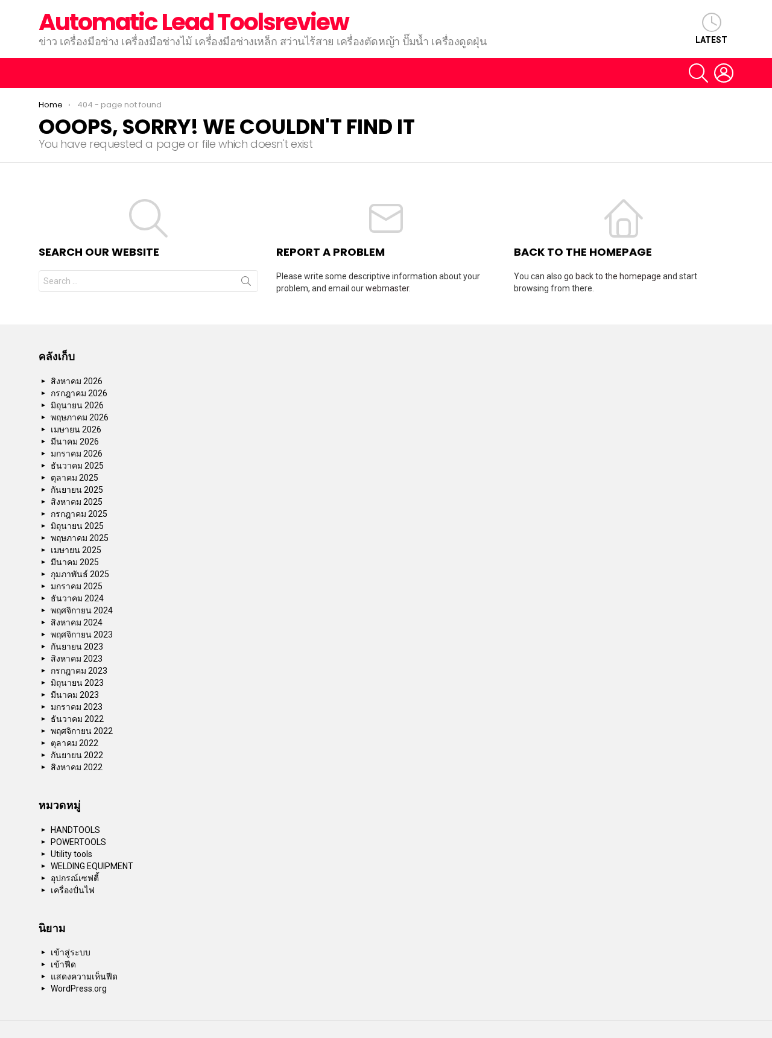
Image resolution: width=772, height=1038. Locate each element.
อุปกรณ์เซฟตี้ (75, 878)
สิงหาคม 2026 (77, 381)
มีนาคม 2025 (75, 562)
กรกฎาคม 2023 (79, 671)
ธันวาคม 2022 (77, 719)
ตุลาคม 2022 (74, 743)
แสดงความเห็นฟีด (84, 976)
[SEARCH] (698, 73)
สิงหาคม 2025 (77, 502)
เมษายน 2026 (76, 429)
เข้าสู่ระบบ (70, 952)
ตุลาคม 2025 (74, 478)
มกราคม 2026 (77, 453)
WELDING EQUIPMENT (92, 866)
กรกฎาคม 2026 (79, 393)
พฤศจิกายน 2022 (82, 731)
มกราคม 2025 (77, 586)
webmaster (387, 288)
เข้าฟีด (63, 964)
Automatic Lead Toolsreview (194, 22)
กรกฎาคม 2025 (79, 514)
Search (246, 283)
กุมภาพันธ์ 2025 (80, 574)
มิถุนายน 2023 (77, 683)
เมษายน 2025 (76, 550)
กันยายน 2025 (77, 490)
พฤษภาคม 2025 (80, 538)
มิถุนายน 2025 (77, 526)
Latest (711, 40)
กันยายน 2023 (77, 646)
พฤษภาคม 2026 (80, 417)
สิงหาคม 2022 (77, 767)
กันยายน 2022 (77, 755)
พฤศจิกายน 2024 (82, 610)
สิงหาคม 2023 (77, 658)
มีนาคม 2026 (75, 441)
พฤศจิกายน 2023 (82, 634)
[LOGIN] (723, 73)
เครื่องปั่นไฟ (73, 890)
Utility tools (71, 854)
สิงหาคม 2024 (77, 622)
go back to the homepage (612, 276)
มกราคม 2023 (77, 707)
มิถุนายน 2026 (77, 405)
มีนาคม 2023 (75, 695)
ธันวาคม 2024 (77, 598)
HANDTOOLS (75, 830)
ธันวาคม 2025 (77, 465)
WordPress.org (79, 988)
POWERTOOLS (78, 842)
